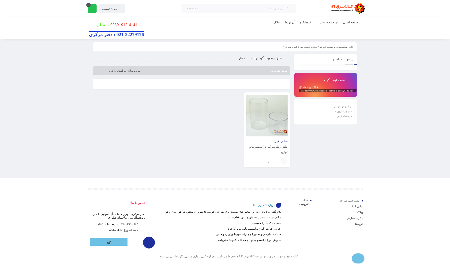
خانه (351, 46)
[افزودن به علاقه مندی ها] (268, 161)
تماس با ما (357, 206)
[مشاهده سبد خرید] (92, 9)
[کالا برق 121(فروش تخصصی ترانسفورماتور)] (347, 8)
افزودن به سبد (284, 161)
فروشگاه (358, 224)
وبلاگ (360, 212)
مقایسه (275, 161)
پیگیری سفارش (355, 218)
